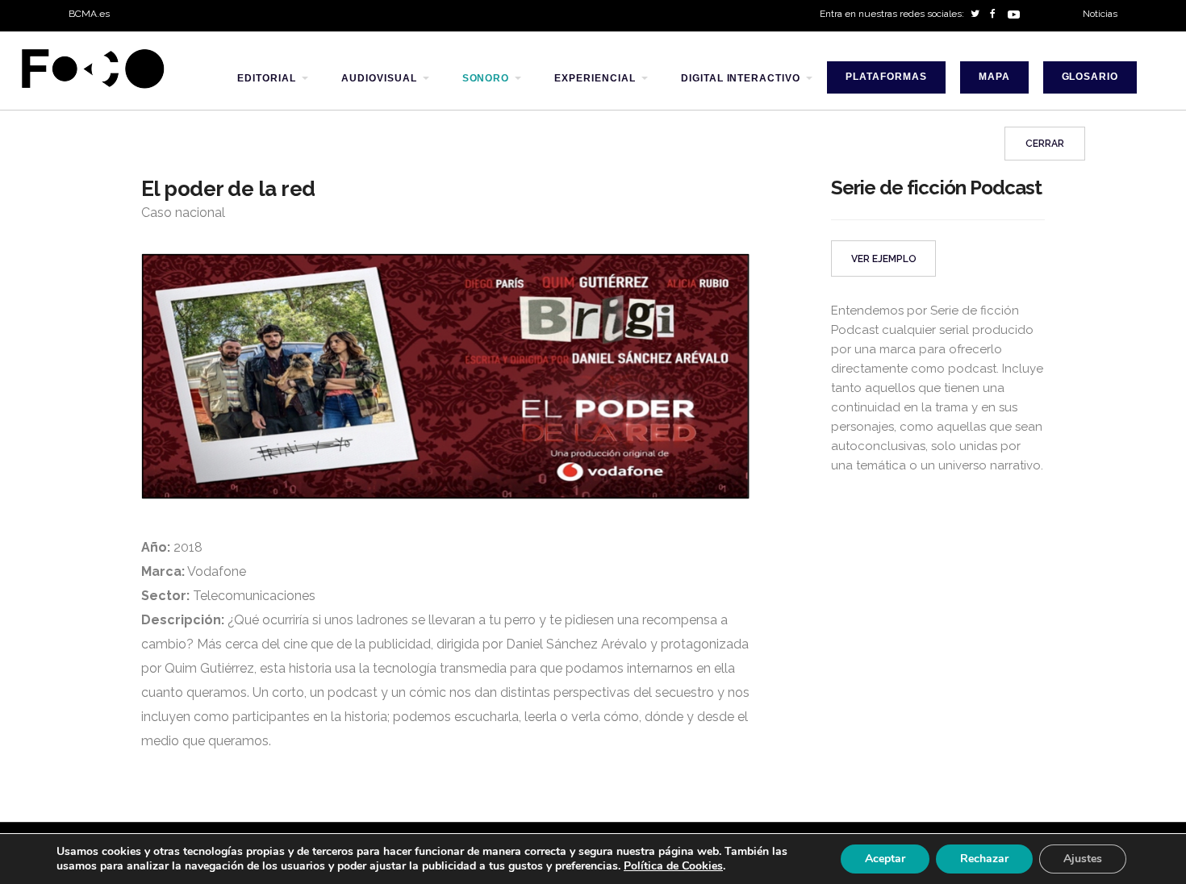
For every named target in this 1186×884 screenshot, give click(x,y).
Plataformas (886, 76)
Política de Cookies (673, 866)
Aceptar (885, 858)
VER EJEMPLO (884, 259)
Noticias (1100, 13)
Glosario (1090, 76)
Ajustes (1082, 858)
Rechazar (984, 858)
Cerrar (1044, 143)
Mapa (994, 76)
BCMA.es (89, 13)
